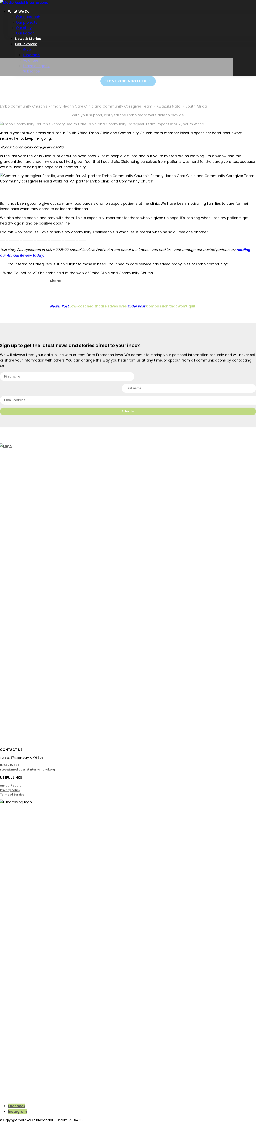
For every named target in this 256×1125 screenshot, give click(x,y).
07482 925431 (10, 765)
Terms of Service (12, 795)
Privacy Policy (10, 790)
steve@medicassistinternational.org (27, 769)
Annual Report (10, 786)
